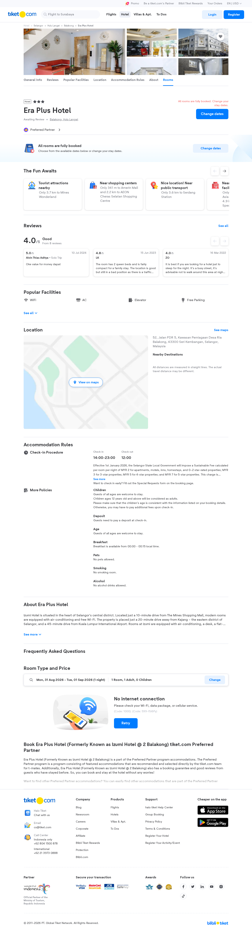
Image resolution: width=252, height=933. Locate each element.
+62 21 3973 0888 (46, 853)
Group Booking (154, 814)
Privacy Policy (153, 822)
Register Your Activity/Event (162, 843)
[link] (212, 14)
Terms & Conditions (157, 829)
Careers (81, 822)
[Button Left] (215, 241)
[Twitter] (193, 886)
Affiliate (80, 836)
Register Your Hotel (157, 836)
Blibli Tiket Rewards (191, 3)
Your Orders (215, 3)
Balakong (69, 25)
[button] (86, 382)
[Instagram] (221, 886)
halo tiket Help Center (159, 807)
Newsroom (82, 814)
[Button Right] (224, 241)
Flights (115, 807)
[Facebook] (183, 886)
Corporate (82, 829)
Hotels (115, 814)
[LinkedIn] (202, 886)
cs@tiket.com (42, 827)
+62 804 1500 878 (46, 843)
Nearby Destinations (168, 355)
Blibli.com (82, 857)
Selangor (38, 25)
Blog (79, 807)
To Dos (115, 829)
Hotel (26, 25)
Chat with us (42, 815)
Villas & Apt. (118, 822)
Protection (82, 850)
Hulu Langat (53, 25)
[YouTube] (211, 886)
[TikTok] (183, 896)
